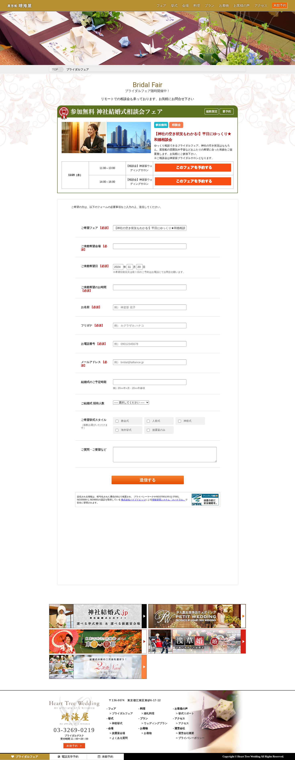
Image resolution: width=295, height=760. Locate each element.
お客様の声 (242, 5)
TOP (55, 69)
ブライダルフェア (27, 756)
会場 (185, 5)
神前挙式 (117, 723)
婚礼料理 (149, 713)
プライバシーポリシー (191, 737)
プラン (209, 5)
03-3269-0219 (74, 730)
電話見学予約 (70, 756)
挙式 (174, 5)
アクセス (260, 5)
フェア (161, 5)
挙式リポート (186, 713)
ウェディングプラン (155, 723)
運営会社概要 (186, 733)
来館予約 (279, 5)
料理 (196, 5)
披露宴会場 (118, 733)
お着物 (224, 5)
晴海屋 (19, 6)
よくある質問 (120, 737)
